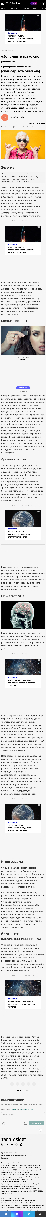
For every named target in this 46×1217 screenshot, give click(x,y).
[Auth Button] (43, 3)
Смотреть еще (23, 388)
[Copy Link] (40, 1214)
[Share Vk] (5, 1214)
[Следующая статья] (23, 1130)
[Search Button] (39, 3)
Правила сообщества (9, 1153)
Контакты (5, 1158)
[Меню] (2, 3)
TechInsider (13, 3)
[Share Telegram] (29, 1214)
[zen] (16, 1144)
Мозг (24, 127)
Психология (17, 127)
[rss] (2, 1144)
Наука (3, 50)
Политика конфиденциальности (13, 1156)
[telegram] (12, 1144)
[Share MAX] (17, 1214)
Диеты (34, 127)
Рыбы (29, 127)
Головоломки (9, 127)
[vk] (7, 1144)
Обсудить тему (39, 123)
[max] (21, 1144)
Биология (9, 50)
